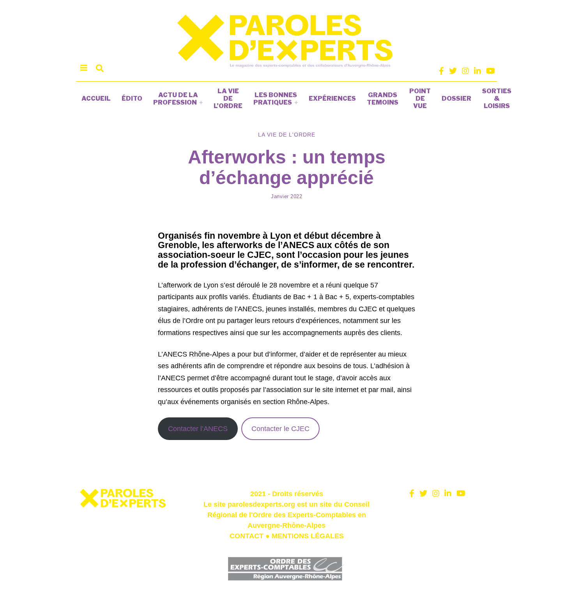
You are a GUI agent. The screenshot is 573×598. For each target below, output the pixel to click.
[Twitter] (453, 71)
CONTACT (247, 536)
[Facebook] (441, 71)
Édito (132, 98)
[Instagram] (465, 71)
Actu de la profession (175, 98)
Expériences (332, 98)
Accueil (96, 98)
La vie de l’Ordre (228, 98)
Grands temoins (382, 98)
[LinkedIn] (477, 71)
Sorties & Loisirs (496, 98)
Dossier (456, 98)
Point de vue (420, 98)
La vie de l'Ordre (286, 134)
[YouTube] (490, 71)
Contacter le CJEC (280, 429)
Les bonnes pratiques (275, 98)
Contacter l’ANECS (198, 429)
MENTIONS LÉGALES (308, 536)
